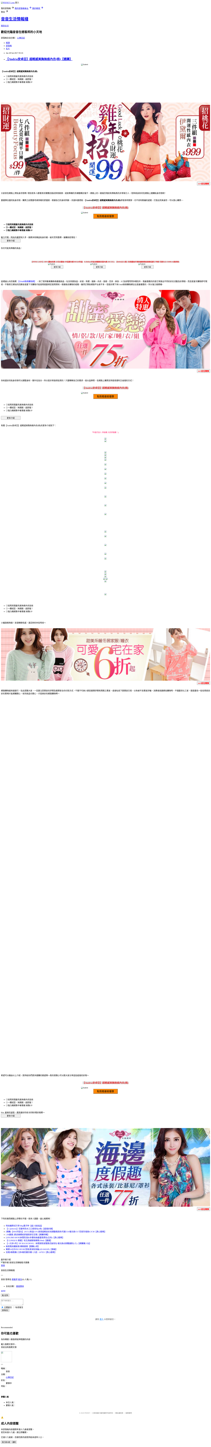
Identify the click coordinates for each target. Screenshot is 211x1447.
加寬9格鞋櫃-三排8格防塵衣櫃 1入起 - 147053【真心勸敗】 (31, 1252)
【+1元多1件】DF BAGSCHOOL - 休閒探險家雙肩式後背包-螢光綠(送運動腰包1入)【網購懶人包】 (48, 1243)
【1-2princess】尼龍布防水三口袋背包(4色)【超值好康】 (30, 1229)
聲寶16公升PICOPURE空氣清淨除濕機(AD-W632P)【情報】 (31, 1249)
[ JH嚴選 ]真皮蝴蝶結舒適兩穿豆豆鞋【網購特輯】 (27, 1235)
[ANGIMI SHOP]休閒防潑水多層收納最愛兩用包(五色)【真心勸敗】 (35, 1237)
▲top (3, 1291)
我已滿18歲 (6, 1442)
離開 (14, 1442)
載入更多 (5, 1295)
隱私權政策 (119, 1413)
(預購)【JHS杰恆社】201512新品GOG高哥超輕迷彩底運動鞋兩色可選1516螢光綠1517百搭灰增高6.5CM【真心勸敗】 (56, 1232)
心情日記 (21, 38)
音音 (3, 1265)
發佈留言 (5, 1310)
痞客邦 (15, 1279)
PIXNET (87, 1413)
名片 (8, 49)
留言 (20, 1279)
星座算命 (20, 1286)
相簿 (8, 43)
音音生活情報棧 (14, 19)
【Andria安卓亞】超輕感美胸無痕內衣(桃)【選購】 (39, 59)
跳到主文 (5, 26)
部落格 (9, 46)
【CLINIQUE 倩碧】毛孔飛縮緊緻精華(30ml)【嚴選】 (29, 1240)
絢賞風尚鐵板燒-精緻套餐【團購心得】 (23, 1246)
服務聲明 (129, 1413)
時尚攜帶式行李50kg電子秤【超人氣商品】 (24, 1226)
